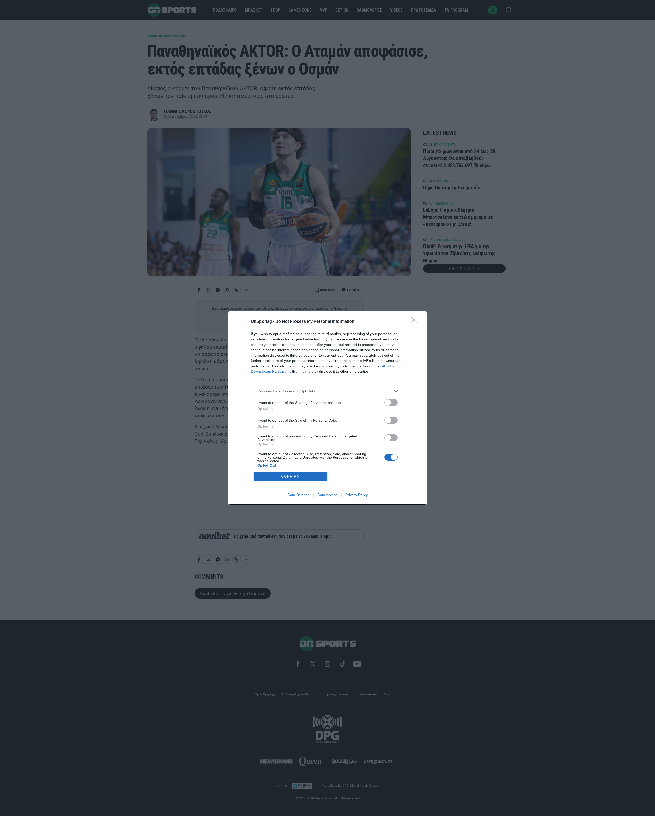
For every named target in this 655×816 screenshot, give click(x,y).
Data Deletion (299, 495)
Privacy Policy (356, 495)
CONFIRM (290, 476)
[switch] (391, 402)
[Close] (416, 322)
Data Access (327, 495)
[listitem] (327, 391)
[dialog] (327, 408)
